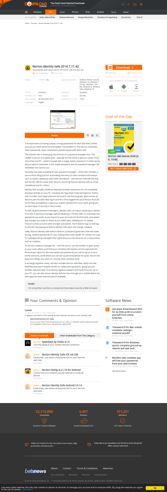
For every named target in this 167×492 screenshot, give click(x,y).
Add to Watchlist (42, 73)
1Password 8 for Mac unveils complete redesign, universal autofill (127, 330)
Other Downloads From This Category (77, 335)
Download (123, 67)
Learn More (27, 489)
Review (54, 135)
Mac (51, 12)
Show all (139, 17)
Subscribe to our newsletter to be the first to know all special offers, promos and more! (118, 444)
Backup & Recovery (67, 17)
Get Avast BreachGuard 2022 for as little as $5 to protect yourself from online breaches (127, 313)
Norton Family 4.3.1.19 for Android (61, 370)
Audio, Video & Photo (47, 17)
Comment (58, 73)
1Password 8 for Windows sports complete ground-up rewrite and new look (127, 345)
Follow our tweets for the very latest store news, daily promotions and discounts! (54, 444)
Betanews (73, 474)
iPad (88, 12)
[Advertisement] (83, 44)
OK (155, 488)
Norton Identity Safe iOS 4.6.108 (60, 354)
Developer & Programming (107, 17)
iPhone (75, 12)
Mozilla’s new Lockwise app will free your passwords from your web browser (126, 360)
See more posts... (119, 371)
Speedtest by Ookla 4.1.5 (56, 341)
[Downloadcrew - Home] (36, 4)
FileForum (86, 474)
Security (34, 23)
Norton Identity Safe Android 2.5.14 (62, 385)
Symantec (83, 92)
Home (27, 23)
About (54, 468)
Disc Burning (125, 17)
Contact (67, 468)
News (126, 12)
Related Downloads (39, 335)
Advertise (108, 468)
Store (113, 12)
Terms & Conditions (87, 468)
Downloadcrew (100, 474)
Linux (62, 12)
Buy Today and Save (121, 169)
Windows (37, 12)
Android (100, 12)
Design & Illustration (85, 17)
